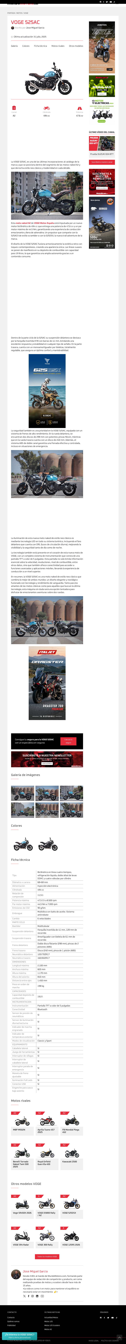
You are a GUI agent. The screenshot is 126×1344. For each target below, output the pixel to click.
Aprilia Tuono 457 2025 (47, 1113)
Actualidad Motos (51, 1318)
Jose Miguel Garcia (35, 1271)
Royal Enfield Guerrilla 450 (46, 1146)
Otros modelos (76, 46)
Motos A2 (48, 1329)
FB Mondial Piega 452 (70, 1113)
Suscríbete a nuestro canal (102, 162)
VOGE (26, 13)
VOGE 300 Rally (43, 1228)
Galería (14, 46)
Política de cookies (110, 1341)
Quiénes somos (13, 1321)
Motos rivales (58, 46)
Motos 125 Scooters (52, 1325)
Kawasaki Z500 (67, 1145)
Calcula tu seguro (68, 741)
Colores (25, 46)
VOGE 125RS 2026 (69, 1228)
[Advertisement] (47, 142)
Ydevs (47, 1341)
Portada (11, 13)
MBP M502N (17, 1113)
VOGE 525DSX (67, 1196)
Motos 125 (48, 1321)
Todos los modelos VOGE (47, 1257)
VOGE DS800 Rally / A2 (46, 1196)
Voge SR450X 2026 (20, 1196)
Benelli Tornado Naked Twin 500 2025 (22, 1146)
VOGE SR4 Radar (19, 1228)
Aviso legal (94, 1341)
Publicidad (11, 1325)
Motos (19, 13)
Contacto (11, 1318)
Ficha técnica (40, 46)
